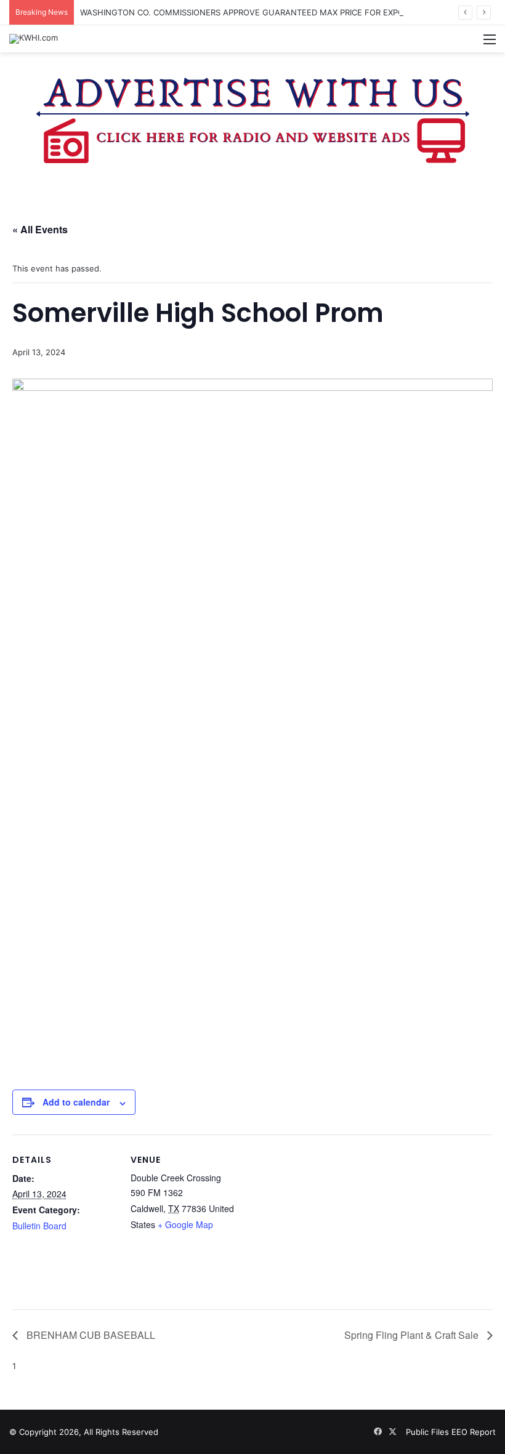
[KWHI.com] (33, 39)
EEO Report (473, 1432)
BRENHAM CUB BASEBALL (89, 1335)
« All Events (40, 229)
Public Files (428, 1432)
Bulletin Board (39, 1225)
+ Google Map (185, 1224)
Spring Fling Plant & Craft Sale (412, 1335)
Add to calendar (76, 1102)
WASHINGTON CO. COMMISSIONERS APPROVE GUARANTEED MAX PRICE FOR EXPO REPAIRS (259, 12)
